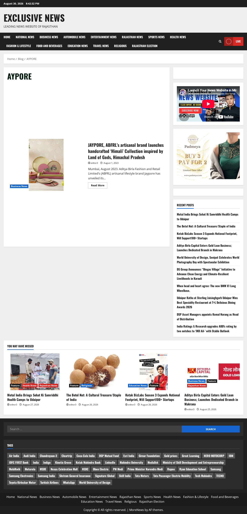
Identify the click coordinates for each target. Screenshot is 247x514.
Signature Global (104, 476)
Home (7, 37)
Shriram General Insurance (75, 476)
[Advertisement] (86, 111)
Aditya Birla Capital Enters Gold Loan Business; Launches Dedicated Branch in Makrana (204, 247)
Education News (78, 46)
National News (25, 37)
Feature (15, 385)
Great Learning (190, 456)
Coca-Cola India (85, 456)
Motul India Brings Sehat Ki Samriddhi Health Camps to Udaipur (32, 397)
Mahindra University (131, 462)
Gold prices (170, 456)
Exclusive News (34, 17)
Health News (178, 37)
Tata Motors (142, 476)
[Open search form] (220, 41)
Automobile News (74, 37)
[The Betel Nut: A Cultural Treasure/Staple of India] (94, 371)
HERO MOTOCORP (214, 456)
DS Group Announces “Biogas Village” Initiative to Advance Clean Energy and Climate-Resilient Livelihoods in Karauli (206, 274)
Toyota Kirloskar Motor (22, 482)
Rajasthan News (132, 37)
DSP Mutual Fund (109, 456)
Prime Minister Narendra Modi (145, 469)
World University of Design (94, 482)
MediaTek (153, 462)
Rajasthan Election (144, 46)
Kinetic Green (63, 462)
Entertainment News (103, 37)
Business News (49, 37)
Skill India (125, 476)
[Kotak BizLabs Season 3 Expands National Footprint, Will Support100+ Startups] (153, 371)
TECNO (220, 476)
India (36, 462)
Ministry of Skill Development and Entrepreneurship (193, 462)
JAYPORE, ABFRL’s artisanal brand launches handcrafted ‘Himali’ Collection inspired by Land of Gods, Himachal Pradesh (46, 165)
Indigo (47, 462)
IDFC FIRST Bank (18, 462)
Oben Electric (100, 469)
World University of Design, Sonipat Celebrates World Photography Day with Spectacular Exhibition (208, 259)
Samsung (215, 469)
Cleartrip (66, 456)
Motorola (30, 469)
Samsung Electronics (21, 476)
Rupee (171, 469)
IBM (231, 456)
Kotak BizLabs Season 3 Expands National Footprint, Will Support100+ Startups (207, 235)
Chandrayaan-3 (48, 456)
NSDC (85, 469)
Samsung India (46, 476)
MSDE (43, 469)
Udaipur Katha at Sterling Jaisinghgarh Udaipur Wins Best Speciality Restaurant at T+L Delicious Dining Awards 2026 (207, 302)
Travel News (101, 46)
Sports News (156, 37)
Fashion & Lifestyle (18, 46)
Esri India (128, 456)
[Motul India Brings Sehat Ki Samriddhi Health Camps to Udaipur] (35, 371)
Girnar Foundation (149, 456)
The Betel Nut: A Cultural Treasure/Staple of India (206, 226)
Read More (99, 185)
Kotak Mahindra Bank (88, 462)
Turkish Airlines (49, 482)
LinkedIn (110, 462)
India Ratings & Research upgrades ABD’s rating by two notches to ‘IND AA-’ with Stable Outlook (207, 328)
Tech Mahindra (203, 476)
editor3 (94, 162)
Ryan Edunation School (192, 469)
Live (238, 41)
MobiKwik (14, 469)
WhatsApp (69, 482)
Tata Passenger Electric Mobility (172, 476)
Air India (14, 456)
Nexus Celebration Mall (64, 469)
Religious (120, 46)
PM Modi (118, 469)
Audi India (29, 456)
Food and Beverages (49, 46)
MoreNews (136, 510)
